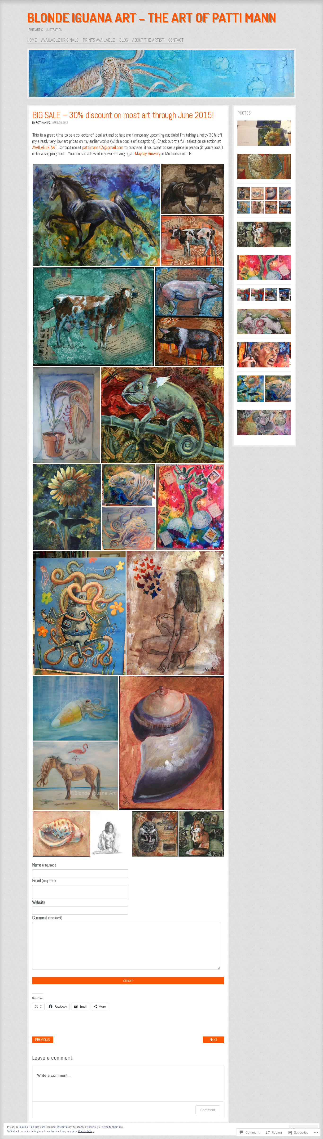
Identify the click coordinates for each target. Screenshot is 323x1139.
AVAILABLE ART (44, 147)
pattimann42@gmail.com (102, 147)
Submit (128, 981)
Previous (42, 1039)
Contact (175, 40)
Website (38, 902)
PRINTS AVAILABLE (99, 40)
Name (44, 865)
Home (32, 40)
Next (213, 1039)
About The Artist (148, 40)
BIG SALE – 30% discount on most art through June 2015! (123, 115)
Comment (47, 918)
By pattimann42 (41, 122)
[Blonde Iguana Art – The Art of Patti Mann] (161, 74)
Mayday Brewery (147, 153)
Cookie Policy (86, 1131)
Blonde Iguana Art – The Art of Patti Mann (151, 17)
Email (44, 880)
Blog (123, 40)
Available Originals (60, 40)
